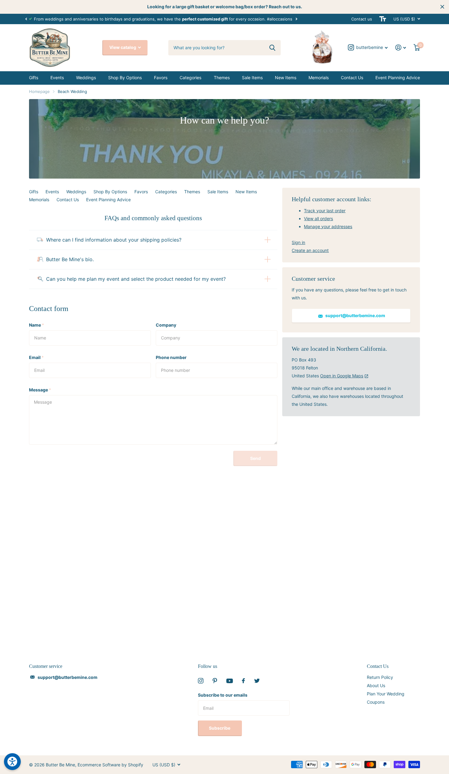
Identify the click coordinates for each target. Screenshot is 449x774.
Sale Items (252, 77)
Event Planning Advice (397, 77)
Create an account (310, 250)
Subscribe (220, 728)
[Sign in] (400, 47)
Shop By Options (125, 77)
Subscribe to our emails (222, 695)
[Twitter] (257, 681)
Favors (160, 77)
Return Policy (380, 677)
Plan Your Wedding (385, 693)
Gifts (33, 77)
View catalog (123, 47)
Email (36, 357)
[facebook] (243, 680)
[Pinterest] (215, 680)
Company (166, 325)
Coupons (376, 702)
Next (296, 19)
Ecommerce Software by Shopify (110, 764)
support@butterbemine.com (354, 315)
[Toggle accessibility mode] (382, 19)
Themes (222, 77)
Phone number (171, 357)
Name (36, 325)
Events (57, 77)
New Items (285, 77)
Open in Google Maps (341, 375)
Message (40, 389)
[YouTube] (229, 681)
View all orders (318, 218)
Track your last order (324, 210)
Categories (190, 77)
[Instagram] (200, 680)
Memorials (318, 77)
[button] (26, 19)
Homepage (39, 91)
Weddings (86, 77)
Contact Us (352, 77)
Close (442, 6)
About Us (376, 685)
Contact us (361, 19)
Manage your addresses (328, 226)
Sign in (298, 242)
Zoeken (272, 47)
